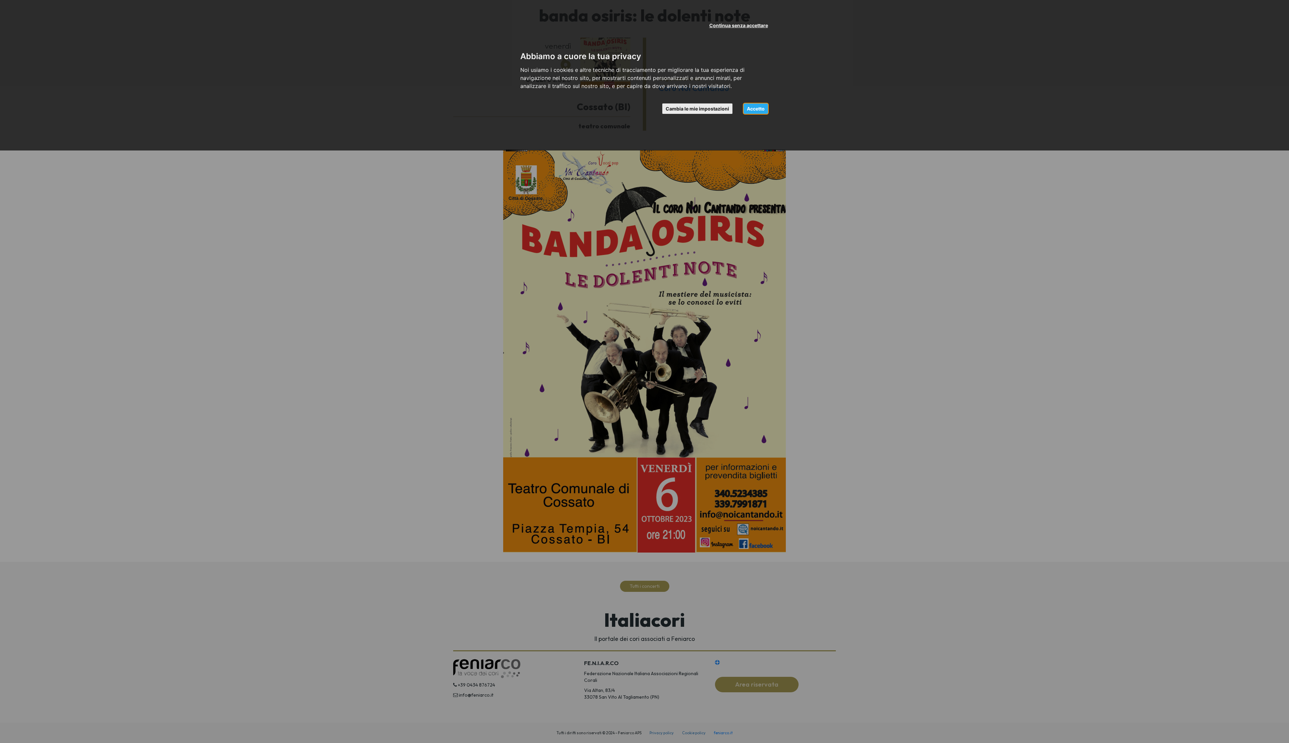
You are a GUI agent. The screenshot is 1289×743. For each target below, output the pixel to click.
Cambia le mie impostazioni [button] (697, 109)
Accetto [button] (756, 109)
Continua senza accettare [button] (738, 25)
